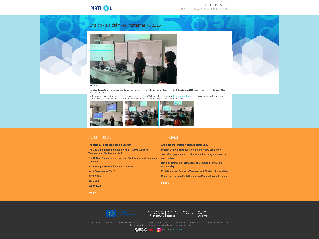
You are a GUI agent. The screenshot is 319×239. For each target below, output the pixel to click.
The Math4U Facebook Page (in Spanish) (110, 144)
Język (91, 85)
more (91, 192)
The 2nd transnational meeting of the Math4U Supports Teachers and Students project (118, 151)
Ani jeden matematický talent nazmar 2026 (184, 144)
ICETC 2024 (94, 180)
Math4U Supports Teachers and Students (110, 166)
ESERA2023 (94, 185)
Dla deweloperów (215, 9)
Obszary (196, 9)
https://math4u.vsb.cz (181, 96)
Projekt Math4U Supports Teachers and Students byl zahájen (194, 171)
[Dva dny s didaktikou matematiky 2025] (106, 113)
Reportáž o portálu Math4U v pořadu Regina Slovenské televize (195, 176)
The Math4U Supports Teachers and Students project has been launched (122, 160)
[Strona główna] (104, 8)
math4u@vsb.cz (178, 230)
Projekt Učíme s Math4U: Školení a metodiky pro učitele (191, 149)
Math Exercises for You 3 (101, 171)
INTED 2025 (94, 176)
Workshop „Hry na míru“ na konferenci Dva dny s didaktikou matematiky (194, 156)
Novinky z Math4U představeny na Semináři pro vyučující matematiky (192, 164)
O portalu (182, 9)
